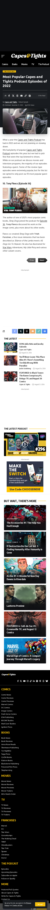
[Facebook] (18, 681)
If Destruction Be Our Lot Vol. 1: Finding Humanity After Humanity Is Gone (24, 549)
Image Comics (12, 542)
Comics (10, 622)
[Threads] (43, 681)
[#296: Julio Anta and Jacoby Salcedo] (10, 347)
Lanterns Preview (15, 605)
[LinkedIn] (33, 681)
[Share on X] (13, 96)
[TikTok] (30, 681)
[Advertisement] (25, 25)
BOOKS (5, 732)
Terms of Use (17, 905)
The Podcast (9, 71)
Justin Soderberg (25, 369)
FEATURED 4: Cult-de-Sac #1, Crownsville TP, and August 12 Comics (22, 629)
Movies (6, 775)
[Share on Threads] (17, 96)
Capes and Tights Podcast (29, 139)
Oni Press (11, 572)
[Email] (21, 96)
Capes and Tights (11, 102)
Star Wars (7, 247)
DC (8, 602)
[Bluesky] (47, 681)
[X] (21, 681)
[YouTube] (24, 681)
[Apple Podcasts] (40, 681)
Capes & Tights (24, 384)
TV (3, 799)
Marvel (10, 652)
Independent (12, 519)
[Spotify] (37, 681)
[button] (40, 904)
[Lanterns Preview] (25, 597)
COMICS (6, 689)
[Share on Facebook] (9, 96)
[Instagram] (27, 681)
